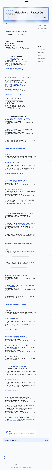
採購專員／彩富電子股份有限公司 (10, 297)
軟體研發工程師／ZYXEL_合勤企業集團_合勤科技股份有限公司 (23, 235)
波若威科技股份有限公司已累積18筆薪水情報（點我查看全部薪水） (16, 366)
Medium (16, 463)
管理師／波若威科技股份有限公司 (10, 379)
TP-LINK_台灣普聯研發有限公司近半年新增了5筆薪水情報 (14, 105)
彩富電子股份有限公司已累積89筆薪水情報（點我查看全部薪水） (16, 274)
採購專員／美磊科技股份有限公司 (10, 359)
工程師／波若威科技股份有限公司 (10, 390)
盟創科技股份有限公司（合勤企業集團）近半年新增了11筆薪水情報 (16, 79)
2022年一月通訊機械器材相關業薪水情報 (10, 25)
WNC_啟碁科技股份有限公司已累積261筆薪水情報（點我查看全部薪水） (17, 118)
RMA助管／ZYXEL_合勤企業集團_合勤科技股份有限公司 (20, 224)
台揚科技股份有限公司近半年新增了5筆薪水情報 (13, 89)
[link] (42, 26)
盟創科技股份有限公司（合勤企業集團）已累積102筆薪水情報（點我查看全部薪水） (19, 243)
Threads (16, 464)
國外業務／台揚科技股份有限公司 (10, 329)
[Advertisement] (26, 448)
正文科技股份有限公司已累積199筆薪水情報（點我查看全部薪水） (16, 180)
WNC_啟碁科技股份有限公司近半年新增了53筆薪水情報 (14, 58)
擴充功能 (5, 463)
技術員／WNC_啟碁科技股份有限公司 (11, 130)
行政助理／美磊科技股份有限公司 (10, 348)
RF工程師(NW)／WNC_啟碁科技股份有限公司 (15, 141)
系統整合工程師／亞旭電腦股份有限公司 (13, 173)
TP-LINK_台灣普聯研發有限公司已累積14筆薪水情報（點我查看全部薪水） (17, 397)
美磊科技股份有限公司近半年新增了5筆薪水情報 (13, 94)
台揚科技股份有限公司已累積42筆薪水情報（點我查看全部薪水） (16, 304)
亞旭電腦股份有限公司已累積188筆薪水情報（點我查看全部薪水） (16, 148)
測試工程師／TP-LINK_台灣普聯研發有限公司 (16, 409)
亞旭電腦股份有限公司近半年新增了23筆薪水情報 (13, 63)
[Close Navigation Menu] (4, 1)
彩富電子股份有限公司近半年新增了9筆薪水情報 (13, 84)
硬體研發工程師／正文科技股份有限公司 (13, 204)
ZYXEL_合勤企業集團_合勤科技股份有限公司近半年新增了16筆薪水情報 (17, 73)
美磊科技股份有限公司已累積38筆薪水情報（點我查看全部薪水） (16, 336)
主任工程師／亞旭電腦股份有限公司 (11, 162)
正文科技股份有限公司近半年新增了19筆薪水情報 (13, 68)
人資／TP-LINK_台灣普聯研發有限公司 (13, 420)
